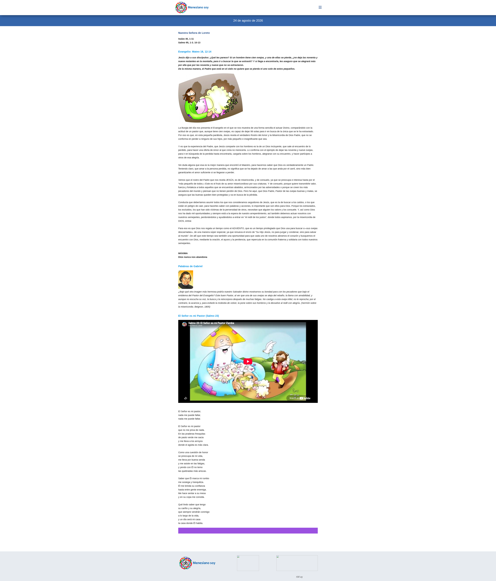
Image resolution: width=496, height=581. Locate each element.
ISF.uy (299, 577)
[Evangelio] (192, 7)
